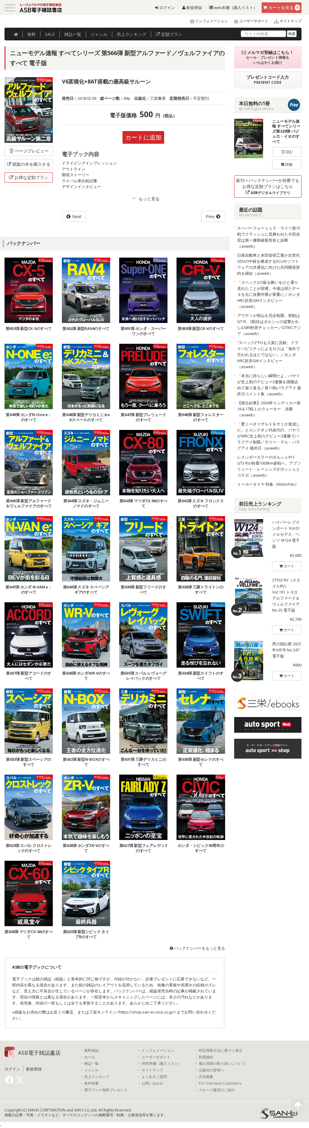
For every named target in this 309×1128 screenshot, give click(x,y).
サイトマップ (290, 21)
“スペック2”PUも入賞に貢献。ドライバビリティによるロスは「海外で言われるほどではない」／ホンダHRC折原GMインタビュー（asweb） (268, 354)
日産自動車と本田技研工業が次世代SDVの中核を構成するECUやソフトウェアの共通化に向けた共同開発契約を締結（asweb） (268, 264)
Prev (210, 216)
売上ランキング (97, 1076)
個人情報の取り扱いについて (222, 1063)
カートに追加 (143, 137)
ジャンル (99, 34)
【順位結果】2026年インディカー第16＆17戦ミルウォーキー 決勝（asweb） (269, 409)
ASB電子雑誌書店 (39, 1052)
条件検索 (91, 1083)
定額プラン (171, 34)
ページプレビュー (32, 151)
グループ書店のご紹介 (217, 1090)
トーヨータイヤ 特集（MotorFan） (268, 484)
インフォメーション (211, 21)
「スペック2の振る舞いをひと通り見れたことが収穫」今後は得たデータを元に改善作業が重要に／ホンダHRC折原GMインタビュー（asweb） (268, 294)
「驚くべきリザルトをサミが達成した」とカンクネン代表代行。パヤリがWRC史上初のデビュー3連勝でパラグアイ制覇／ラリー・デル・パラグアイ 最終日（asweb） (268, 436)
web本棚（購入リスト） (235, 7)
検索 (291, 33)
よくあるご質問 (154, 1076)
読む (289, 151)
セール (89, 1057)
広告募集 (206, 1076)
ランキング (131, 34)
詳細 (288, 164)
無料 (31, 34)
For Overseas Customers (220, 1083)
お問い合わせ (152, 1083)
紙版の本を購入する (31, 164)
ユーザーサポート (253, 21)
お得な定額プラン (31, 177)
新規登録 (193, 7)
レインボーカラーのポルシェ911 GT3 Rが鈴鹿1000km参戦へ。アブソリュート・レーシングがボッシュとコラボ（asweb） (269, 466)
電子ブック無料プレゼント (106, 1090)
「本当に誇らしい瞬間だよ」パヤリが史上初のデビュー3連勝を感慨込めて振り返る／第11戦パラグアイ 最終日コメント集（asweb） (269, 384)
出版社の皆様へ (211, 1070)
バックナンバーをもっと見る (199, 948)
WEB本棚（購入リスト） (162, 1063)
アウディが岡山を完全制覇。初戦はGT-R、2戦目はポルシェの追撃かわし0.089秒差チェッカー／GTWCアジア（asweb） (269, 324)
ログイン (166, 7)
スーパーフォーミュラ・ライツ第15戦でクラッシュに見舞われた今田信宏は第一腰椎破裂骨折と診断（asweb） (268, 237)
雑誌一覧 (91, 1063)
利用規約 (206, 1057)
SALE (50, 34)
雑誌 (72, 34)
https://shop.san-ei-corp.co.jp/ (146, 1012)
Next (76, 216)
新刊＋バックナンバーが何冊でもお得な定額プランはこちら (267, 186)
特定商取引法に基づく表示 (220, 1050)
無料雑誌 (91, 1050)
